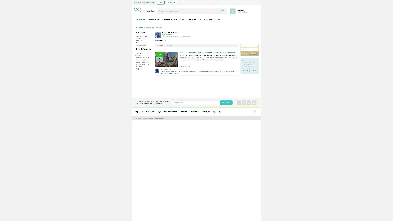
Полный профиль (167, 36)
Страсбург (169, 73)
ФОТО (182, 19)
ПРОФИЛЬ (140, 19)
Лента (138, 43)
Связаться (194, 112)
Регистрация (171, 2)
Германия (163, 73)
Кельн (232, 71)
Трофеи (138, 69)
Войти (161, 2)
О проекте (139, 112)
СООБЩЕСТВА (194, 19)
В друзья (182, 36)
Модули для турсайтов (167, 112)
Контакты (175, 36)
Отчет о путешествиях (178, 71)
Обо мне (138, 38)
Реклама (150, 112)
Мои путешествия (141, 45)
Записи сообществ (141, 62)
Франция (176, 73)
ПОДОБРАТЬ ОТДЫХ (213, 19)
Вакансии (206, 112)
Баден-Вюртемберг (191, 71)
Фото (137, 53)
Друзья (138, 40)
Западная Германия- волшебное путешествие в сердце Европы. (207, 52)
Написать (188, 36)
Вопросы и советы (141, 57)
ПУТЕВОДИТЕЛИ (170, 19)
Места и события (141, 64)
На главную (139, 27)
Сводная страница (141, 36)
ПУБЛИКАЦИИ (154, 19)
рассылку (153, 101)
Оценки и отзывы (141, 60)
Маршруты (139, 66)
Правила (217, 112)
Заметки (138, 55)
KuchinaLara (150, 27)
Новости (183, 112)
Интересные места (166, 71)
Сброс (245, 54)
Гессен (228, 71)
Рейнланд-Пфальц (220, 71)
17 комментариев (185, 66)
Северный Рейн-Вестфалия (206, 71)
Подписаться (226, 102)
